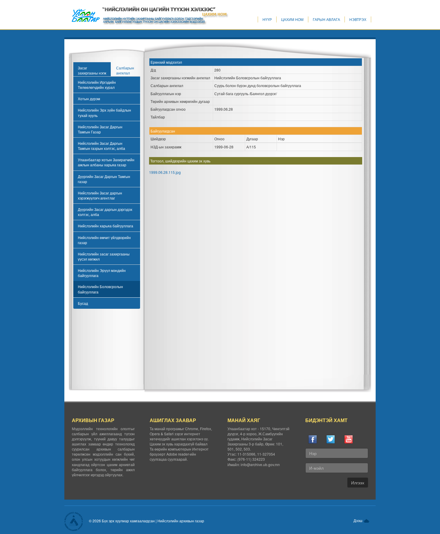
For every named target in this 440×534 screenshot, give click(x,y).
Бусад (83, 303)
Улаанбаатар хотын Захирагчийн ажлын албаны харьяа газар (106, 162)
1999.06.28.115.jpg (165, 172)
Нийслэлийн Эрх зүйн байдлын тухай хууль (104, 112)
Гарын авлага (326, 19)
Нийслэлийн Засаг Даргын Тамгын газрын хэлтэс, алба (101, 146)
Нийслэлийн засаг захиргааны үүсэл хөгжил (104, 256)
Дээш (358, 520)
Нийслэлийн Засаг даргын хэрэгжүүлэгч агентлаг (100, 195)
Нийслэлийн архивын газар (180, 520)
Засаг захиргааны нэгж (92, 70)
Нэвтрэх (357, 19)
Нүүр (267, 19)
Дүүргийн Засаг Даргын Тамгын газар (104, 179)
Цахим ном (292, 19)
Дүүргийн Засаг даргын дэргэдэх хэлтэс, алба (105, 212)
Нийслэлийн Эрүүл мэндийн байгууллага (102, 273)
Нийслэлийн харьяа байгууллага (105, 225)
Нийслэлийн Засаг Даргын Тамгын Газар (100, 129)
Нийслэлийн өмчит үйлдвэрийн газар (104, 240)
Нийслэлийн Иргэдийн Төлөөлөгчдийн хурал (97, 85)
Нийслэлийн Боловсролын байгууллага (100, 289)
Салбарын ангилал (125, 70)
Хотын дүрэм (89, 98)
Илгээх (357, 483)
